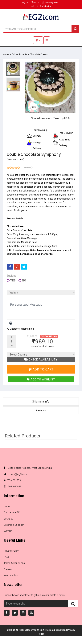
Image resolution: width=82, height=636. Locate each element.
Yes (13, 280)
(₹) (24, 2)
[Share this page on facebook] (10, 266)
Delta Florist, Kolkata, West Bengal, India (29, 467)
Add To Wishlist (42, 379)
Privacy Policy (11, 550)
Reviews (41, 410)
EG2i (42, 630)
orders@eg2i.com (17, 474)
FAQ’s (36, 2)
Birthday (8, 518)
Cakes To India (19, 54)
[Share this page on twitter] (24, 266)
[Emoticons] (11, 323)
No (24, 280)
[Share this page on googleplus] (17, 266)
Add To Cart (42, 369)
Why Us (8, 531)
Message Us (51, 2)
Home (6, 54)
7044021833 (14, 480)
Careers (8, 569)
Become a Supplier (14, 524)
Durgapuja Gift (12, 512)
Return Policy (11, 575)
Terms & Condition (56, 630)
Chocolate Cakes (39, 54)
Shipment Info (40, 401)
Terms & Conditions (14, 563)
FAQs (7, 556)
